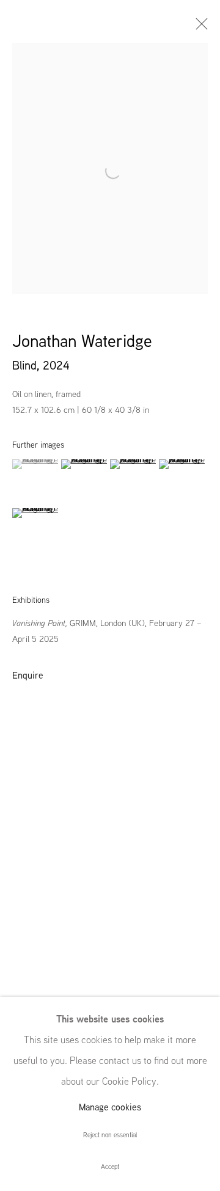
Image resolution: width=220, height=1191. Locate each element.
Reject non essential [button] (110, 1135)
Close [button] (198, 27)
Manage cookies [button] (110, 1107)
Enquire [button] (27, 675)
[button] (35, 464)
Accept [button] (110, 1166)
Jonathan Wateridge (82, 341)
